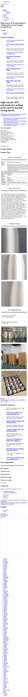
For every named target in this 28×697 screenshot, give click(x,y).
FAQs (4, 15)
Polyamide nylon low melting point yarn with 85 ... (14, 449)
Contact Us (6, 19)
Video (7, 18)
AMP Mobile (4, 501)
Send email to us (4, 146)
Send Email (3, 516)
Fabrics (6, 502)
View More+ (3, 513)
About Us (5, 17)
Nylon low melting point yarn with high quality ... (15, 430)
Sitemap (24, 500)
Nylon (7, 13)
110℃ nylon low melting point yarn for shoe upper (15, 458)
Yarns (6, 504)
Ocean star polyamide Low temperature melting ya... (14, 439)
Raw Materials (12, 502)
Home (4, 9)
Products (5, 10)
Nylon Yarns (11, 504)
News (4, 14)
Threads (2, 502)
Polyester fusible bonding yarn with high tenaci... (15, 421)
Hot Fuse (8, 12)
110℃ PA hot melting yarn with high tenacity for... (14, 413)
